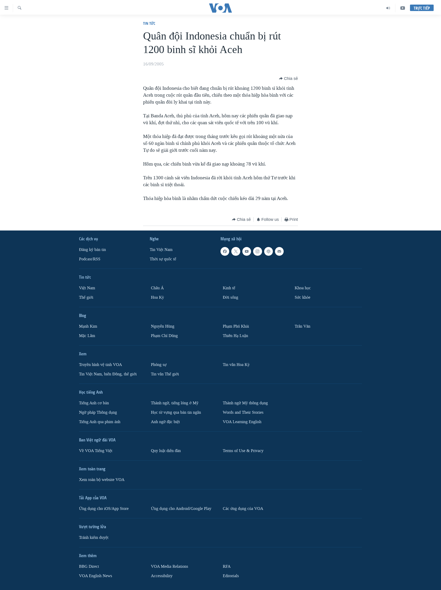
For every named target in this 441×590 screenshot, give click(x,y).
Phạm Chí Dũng (164, 335)
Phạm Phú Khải (236, 326)
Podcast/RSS (89, 259)
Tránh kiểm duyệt (93, 537)
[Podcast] (268, 251)
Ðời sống (230, 297)
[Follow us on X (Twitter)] (235, 251)
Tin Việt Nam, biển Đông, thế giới (108, 374)
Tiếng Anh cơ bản (94, 403)
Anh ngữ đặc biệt (165, 421)
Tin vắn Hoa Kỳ (236, 364)
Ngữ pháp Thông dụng (98, 412)
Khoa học (303, 288)
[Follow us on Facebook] (224, 251)
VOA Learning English (242, 421)
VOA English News (95, 576)
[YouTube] (402, 8)
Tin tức (149, 23)
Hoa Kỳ (157, 297)
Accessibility (161, 576)
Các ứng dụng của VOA (243, 508)
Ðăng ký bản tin (92, 249)
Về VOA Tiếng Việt (95, 450)
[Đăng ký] (279, 251)
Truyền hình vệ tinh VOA (100, 364)
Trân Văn (302, 326)
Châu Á (157, 288)
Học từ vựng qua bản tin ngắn (176, 412)
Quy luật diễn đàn (166, 450)
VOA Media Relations (169, 566)
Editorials (231, 576)
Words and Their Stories (243, 412)
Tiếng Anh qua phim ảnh (99, 421)
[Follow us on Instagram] (257, 251)
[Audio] (388, 8)
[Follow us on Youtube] (246, 251)
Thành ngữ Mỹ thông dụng (245, 403)
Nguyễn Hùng (162, 326)
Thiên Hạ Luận (235, 335)
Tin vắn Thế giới (165, 374)
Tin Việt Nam (161, 249)
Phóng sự (159, 364)
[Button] (288, 78)
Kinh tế (229, 288)
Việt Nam (87, 288)
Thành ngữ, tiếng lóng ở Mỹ (174, 403)
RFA (227, 566)
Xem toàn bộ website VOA (101, 479)
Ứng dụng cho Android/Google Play (181, 508)
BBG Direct (89, 566)
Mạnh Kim (88, 326)
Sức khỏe (302, 297)
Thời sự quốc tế (163, 259)
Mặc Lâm (87, 335)
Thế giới (86, 297)
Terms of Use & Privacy (243, 450)
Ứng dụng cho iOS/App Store (104, 508)
